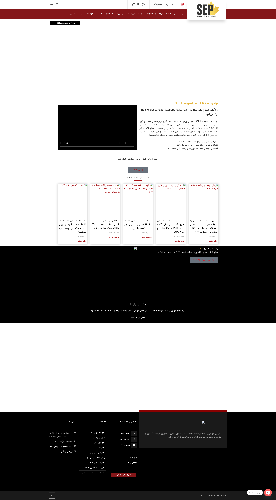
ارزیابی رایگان (67, 451)
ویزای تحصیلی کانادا (97, 432)
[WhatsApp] (143, 5)
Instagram (125, 434)
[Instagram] (134, 5)
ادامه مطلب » (212, 241)
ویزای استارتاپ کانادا (97, 463)
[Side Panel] (52, 4)
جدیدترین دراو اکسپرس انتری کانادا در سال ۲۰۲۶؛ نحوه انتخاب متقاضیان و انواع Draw (170, 226)
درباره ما (133, 457)
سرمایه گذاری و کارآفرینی (95, 458)
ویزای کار (102, 448)
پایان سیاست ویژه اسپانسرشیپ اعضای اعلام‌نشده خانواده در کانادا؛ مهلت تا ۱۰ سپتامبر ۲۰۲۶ (203, 226)
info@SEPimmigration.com (166, 4)
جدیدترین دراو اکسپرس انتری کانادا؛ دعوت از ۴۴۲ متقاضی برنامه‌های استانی (105, 224)
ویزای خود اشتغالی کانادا (95, 468)
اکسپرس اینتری (99, 437)
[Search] (57, 4)
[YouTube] (138, 4)
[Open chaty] (268, 492)
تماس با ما (132, 462)
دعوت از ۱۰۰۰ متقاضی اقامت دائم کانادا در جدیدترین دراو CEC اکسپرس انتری (138, 224)
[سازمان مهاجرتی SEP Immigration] (206, 10)
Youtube (126, 445)
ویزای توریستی (100, 442)
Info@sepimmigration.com (61, 446)
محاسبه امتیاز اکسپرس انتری (94, 473)
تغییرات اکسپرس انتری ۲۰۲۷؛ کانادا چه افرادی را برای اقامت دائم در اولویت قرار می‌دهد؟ (72, 226)
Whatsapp (125, 439)
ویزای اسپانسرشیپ (98, 453)
